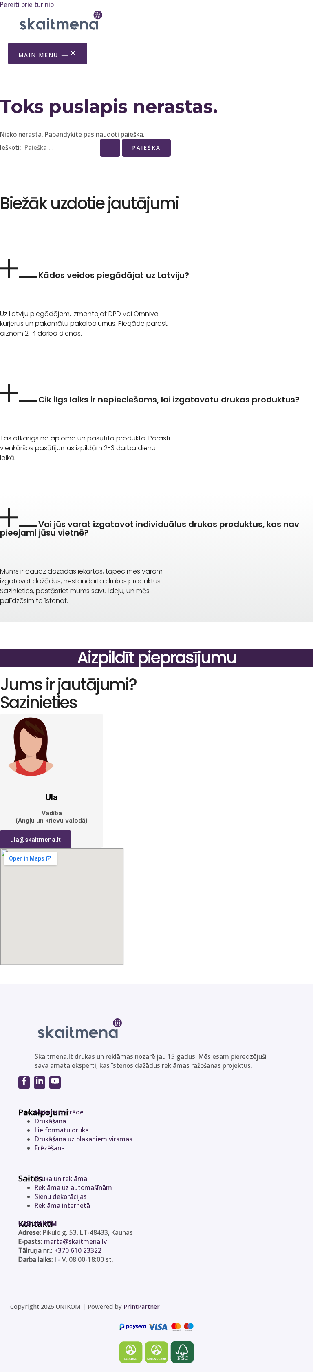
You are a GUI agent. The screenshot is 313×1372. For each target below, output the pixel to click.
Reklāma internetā (62, 1205)
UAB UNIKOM (37, 1223)
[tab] (156, 269)
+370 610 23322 (77, 1250)
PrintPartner (141, 1306)
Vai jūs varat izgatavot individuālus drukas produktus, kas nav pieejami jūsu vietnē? (149, 528)
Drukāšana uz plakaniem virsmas (83, 1138)
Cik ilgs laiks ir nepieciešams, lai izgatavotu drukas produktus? (169, 399)
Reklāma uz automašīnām (73, 1187)
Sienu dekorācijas (61, 1196)
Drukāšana (50, 1120)
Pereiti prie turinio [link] (27, 4)
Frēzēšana (50, 1147)
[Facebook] (24, 1082)
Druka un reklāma (61, 1178)
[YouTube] (55, 1082)
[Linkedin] (39, 1082)
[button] (35, 839)
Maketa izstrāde (59, 1111)
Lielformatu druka (62, 1129)
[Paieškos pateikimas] (110, 148)
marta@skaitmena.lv (75, 1241)
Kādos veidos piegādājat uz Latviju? (113, 275)
